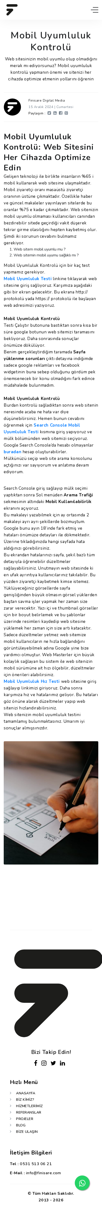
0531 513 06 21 (36, 1164)
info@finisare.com (43, 1173)
